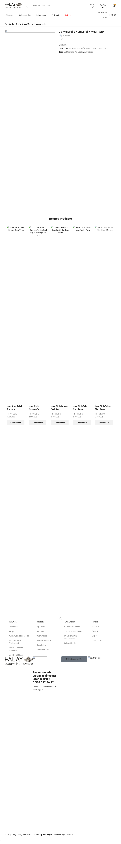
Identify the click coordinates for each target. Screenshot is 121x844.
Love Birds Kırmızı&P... (34, 407)
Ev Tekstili (55, 15)
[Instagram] (112, 15)
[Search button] (91, 5)
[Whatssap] (115, 15)
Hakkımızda (102, 13)
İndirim (68, 15)
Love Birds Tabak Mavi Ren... (81, 407)
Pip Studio (78, 52)
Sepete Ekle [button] (15, 423)
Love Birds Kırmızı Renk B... (59, 407)
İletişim (104, 18)
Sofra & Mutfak (25, 15)
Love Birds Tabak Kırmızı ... (14, 407)
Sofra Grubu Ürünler (25, 24)
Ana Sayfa (9, 24)
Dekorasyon (41, 15)
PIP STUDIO (12, 414)
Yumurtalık (40, 24)
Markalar (9, 15)
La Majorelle (74, 48)
